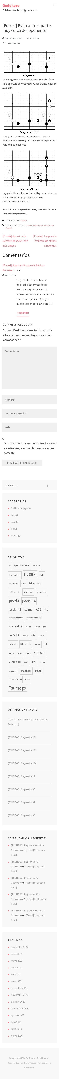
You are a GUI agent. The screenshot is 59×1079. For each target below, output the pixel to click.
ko (46, 609)
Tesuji (14, 528)
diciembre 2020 (19, 988)
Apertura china (21, 565)
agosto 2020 (17, 1015)
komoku (15, 626)
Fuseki (24, 220)
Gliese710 (35, 38)
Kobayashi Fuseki (16, 617)
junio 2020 (16, 1028)
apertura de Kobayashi (20, 83)
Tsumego (16, 535)
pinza (28, 653)
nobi (46, 644)
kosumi (28, 626)
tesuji (38, 670)
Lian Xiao (25, 636)
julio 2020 (16, 1022)
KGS (39, 609)
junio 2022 (16, 953)
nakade (13, 644)
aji (10, 565)
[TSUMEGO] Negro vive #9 (21, 776)
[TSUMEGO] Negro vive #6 (21, 815)
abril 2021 (16, 974)
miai (33, 635)
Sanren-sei (15, 661)
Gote (42, 575)
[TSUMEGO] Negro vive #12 (22, 737)
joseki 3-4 (29, 601)
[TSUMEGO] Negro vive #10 (22, 763)
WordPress (29, 1067)
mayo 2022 (16, 960)
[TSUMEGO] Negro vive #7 (21, 802)
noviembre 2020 (19, 994)
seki (25, 662)
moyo (42, 635)
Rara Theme (30, 1062)
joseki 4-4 (15, 609)
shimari (42, 662)
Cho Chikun (36, 566)
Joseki (14, 521)
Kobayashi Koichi (34, 617)
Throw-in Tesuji (15, 679)
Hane (23, 583)
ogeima (11, 653)
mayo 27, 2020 (10, 275)
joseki (14, 600)
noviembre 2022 (19, 947)
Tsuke (27, 679)
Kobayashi (38, 225)
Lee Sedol (14, 635)
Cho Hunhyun (15, 575)
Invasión (28, 592)
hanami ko (13, 583)
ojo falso (20, 653)
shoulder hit (13, 671)
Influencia (14, 592)
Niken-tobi (25, 644)
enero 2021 (17, 981)
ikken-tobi (35, 583)
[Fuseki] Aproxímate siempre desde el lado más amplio (15, 240)
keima (28, 609)
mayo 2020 (16, 1035)
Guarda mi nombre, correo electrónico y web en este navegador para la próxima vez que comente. (30, 448)
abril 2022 (16, 967)
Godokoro (11, 5)
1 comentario (13, 43)
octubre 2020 (18, 1001)
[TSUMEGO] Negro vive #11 (22, 750)
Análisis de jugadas (21, 508)
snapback (26, 670)
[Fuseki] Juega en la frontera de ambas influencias (45, 240)
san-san (39, 653)
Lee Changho (40, 626)
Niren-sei (37, 644)
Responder (23, 313)
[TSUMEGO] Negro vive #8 (21, 789)
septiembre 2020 (20, 1008)
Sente (34, 661)
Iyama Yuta (41, 592)
